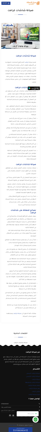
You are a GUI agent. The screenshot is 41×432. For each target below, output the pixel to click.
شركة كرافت (36, 379)
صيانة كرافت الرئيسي (33, 376)
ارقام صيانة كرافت (34, 385)
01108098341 (5, 404)
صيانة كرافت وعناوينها (32, 382)
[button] (5, 3)
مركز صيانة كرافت (34, 394)
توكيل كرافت (36, 391)
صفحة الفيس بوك (6, 407)
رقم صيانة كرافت (34, 388)
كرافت (27, 62)
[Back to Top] (1, 427)
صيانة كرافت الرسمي (33, 373)
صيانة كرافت (17, 313)
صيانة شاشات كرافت (20, 343)
